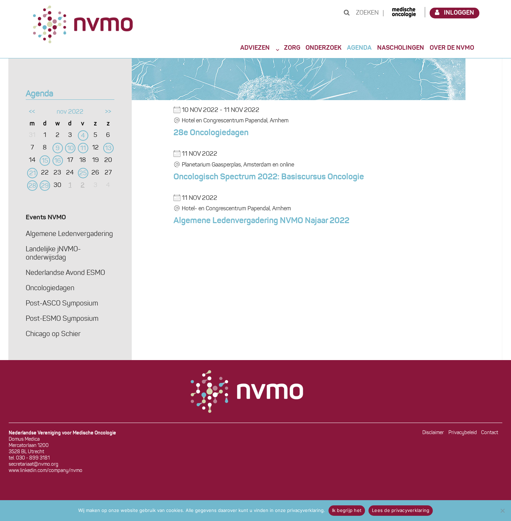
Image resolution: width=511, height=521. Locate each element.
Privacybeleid (462, 432)
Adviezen (255, 48)
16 (57, 161)
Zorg (292, 48)
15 (45, 161)
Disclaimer (433, 432)
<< (32, 112)
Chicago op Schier (53, 334)
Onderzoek (323, 48)
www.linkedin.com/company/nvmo (45, 470)
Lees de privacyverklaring (400, 510)
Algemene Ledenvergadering (69, 234)
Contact (489, 432)
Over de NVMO (452, 48)
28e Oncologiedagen (211, 133)
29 (45, 186)
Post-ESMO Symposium (62, 319)
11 (83, 149)
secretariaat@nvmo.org (33, 464)
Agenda (359, 48)
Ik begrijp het (347, 510)
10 (70, 149)
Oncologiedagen (50, 288)
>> (108, 112)
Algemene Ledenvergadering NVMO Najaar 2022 (261, 221)
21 (32, 174)
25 (83, 174)
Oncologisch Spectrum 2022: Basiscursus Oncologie (268, 177)
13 (108, 149)
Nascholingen (400, 48)
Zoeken (367, 13)
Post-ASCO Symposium (62, 303)
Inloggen (459, 13)
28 (32, 186)
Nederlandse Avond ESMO (65, 273)
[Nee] (502, 510)
